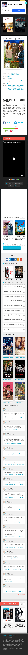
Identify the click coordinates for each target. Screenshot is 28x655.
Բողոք (11, 185)
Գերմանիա (9, 78)
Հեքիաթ (22, 80)
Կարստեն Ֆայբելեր (12, 83)
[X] (14, 179)
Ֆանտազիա (9, 80)
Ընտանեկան (16, 80)
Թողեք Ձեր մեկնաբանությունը (11, 248)
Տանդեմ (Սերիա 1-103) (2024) (12, 558)
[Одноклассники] (11, 179)
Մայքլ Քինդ (18, 86)
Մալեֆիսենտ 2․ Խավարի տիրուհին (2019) (14, 569)
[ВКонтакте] (9, 179)
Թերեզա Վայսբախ (19, 89)
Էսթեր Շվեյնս (11, 86)
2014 (9, 76)
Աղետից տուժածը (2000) (11, 429)
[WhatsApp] (18, 179)
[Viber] (16, 179)
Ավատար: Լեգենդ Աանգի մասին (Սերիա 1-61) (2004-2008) (14, 443)
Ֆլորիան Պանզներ (12, 88)
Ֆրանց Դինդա (20, 85)
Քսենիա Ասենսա (12, 85)
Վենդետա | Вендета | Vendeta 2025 (13, 417)
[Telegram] (13, 179)
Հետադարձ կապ (12, 635)
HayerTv (4, 635)
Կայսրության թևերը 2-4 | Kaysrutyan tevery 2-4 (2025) (14, 474)
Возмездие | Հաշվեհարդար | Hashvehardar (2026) (14, 453)
